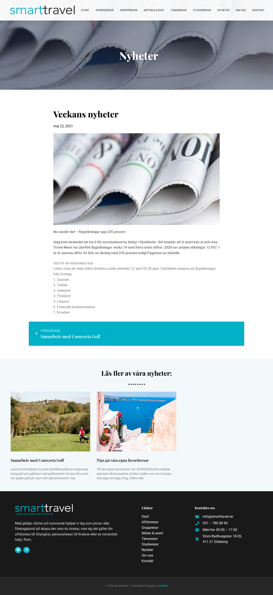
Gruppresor (128, 10)
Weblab (163, 585)
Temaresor (179, 10)
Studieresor (202, 10)
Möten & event (154, 10)
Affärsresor (105, 10)
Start (85, 10)
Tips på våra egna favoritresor (123, 460)
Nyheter (223, 10)
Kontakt (258, 10)
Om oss (241, 10)
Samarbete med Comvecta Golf (37, 460)
